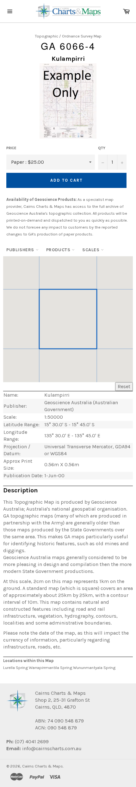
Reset (124, 386)
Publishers (21, 249)
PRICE (11, 148)
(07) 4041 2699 (31, 742)
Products (59, 249)
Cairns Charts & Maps (42, 766)
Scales (91, 249)
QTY (101, 148)
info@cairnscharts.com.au (52, 748)
